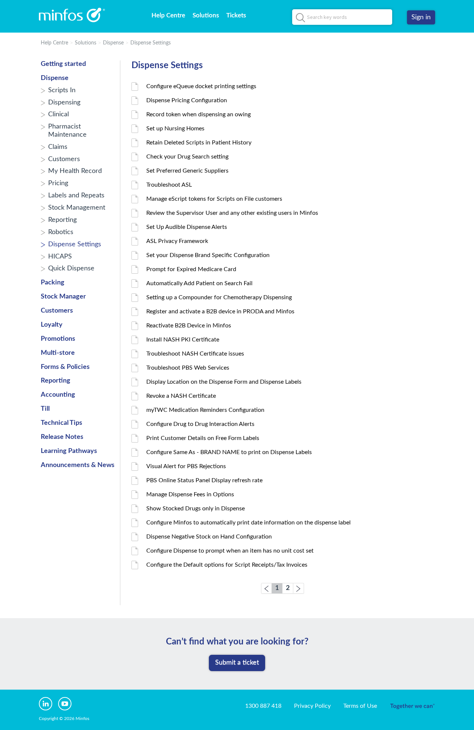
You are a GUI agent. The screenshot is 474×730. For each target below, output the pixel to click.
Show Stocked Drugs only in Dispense (195, 508)
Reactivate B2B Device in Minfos (188, 326)
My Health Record (75, 171)
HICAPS (60, 256)
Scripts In (62, 90)
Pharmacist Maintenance (67, 130)
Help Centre (168, 15)
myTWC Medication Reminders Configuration (205, 410)
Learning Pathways (69, 451)
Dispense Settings (150, 43)
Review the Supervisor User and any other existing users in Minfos (232, 213)
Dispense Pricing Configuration (186, 100)
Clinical (58, 114)
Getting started (63, 64)
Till (45, 409)
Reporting (62, 220)
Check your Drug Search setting (187, 157)
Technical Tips (61, 423)
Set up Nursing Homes (175, 128)
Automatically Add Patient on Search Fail (199, 283)
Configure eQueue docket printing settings (201, 86)
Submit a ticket (237, 662)
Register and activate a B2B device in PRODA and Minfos (220, 311)
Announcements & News (77, 465)
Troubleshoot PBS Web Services (187, 368)
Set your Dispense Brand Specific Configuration (208, 255)
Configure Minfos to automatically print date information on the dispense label (248, 523)
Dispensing (64, 102)
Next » (298, 588)
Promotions (58, 339)
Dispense (113, 43)
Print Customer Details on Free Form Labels (202, 438)
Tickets (236, 15)
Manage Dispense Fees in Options (190, 494)
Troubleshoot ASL (169, 185)
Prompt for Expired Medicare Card (191, 269)
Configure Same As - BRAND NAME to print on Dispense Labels (229, 452)
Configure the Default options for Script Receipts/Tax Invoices (226, 565)
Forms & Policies (65, 367)
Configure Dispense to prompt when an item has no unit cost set (230, 551)
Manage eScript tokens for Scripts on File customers (214, 199)
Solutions (206, 15)
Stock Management (76, 207)
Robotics (60, 232)
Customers (64, 159)
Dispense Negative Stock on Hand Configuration (209, 537)
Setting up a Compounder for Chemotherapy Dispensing (219, 297)
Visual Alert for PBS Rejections (186, 466)
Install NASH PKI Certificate (182, 340)
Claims (57, 147)
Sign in (421, 17)
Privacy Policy (312, 706)
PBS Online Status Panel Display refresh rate (204, 480)
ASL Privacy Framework (177, 241)
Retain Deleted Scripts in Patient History (198, 143)
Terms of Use (360, 706)
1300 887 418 (263, 706)
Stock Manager (63, 296)
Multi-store (58, 353)
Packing (52, 282)
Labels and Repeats (76, 195)
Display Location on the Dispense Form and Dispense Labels (223, 382)
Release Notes (62, 437)
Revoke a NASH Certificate (181, 396)
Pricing (58, 183)
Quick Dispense (71, 268)
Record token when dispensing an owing (198, 114)
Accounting (58, 394)
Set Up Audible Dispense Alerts (186, 227)
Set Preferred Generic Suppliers (187, 171)
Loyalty (52, 324)
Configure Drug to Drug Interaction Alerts (200, 424)
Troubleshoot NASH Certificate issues (195, 354)
